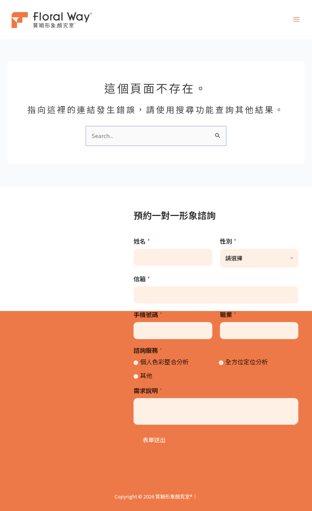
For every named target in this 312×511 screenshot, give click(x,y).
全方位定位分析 (246, 362)
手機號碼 (148, 314)
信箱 (142, 278)
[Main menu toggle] (296, 20)
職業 (228, 314)
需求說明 (148, 390)
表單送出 (154, 440)
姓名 (142, 241)
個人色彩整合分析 (164, 362)
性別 (228, 241)
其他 (146, 375)
